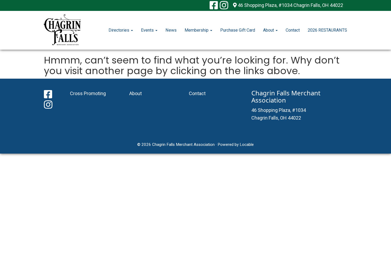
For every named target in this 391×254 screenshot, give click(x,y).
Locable (247, 144)
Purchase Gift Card (237, 30)
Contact (293, 30)
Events (148, 30)
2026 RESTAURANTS (327, 30)
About (269, 30)
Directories (119, 30)
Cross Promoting (88, 93)
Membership (197, 30)
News (171, 30)
